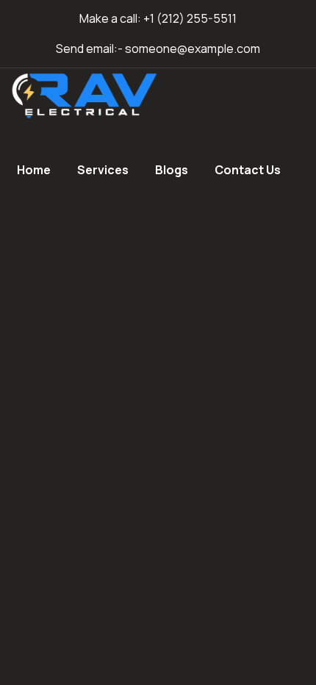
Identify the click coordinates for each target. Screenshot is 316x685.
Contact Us (248, 170)
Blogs (171, 170)
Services (103, 170)
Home (34, 170)
